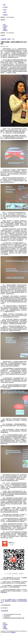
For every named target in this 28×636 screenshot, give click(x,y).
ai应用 (8, 39)
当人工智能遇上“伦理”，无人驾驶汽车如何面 (16, 599)
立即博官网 (3, 39)
